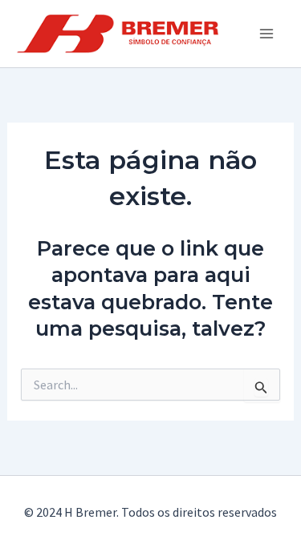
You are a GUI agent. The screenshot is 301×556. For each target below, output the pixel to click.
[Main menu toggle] (267, 33)
